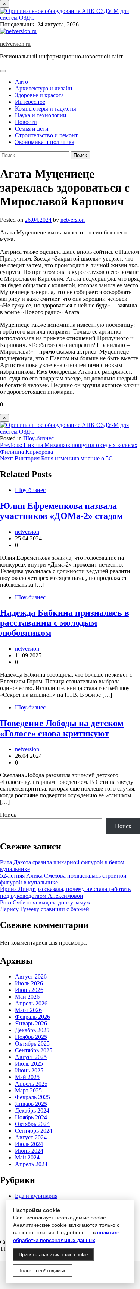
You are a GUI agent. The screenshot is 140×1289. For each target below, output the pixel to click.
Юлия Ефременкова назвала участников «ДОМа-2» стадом (61, 511)
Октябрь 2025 (32, 1043)
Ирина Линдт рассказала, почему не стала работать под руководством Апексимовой (65, 892)
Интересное (30, 102)
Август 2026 (31, 976)
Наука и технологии (40, 115)
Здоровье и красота (39, 95)
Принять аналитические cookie (53, 1254)
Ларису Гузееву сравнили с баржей (44, 909)
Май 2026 (27, 996)
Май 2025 (27, 1077)
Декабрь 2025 (32, 1030)
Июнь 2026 (29, 990)
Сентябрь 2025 (33, 1050)
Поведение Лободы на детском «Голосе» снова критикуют (62, 728)
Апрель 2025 (31, 1084)
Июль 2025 (29, 1063)
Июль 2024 (29, 1144)
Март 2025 (28, 1090)
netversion (72, 220)
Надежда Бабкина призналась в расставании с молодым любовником (64, 623)
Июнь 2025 (29, 1070)
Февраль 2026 (32, 1017)
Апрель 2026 (31, 1003)
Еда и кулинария (36, 1196)
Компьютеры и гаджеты (45, 108)
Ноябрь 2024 (31, 1117)
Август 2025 (31, 1057)
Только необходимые (42, 1270)
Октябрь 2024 (32, 1124)
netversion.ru (15, 44)
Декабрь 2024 (32, 1110)
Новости (26, 122)
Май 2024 (27, 1157)
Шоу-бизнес (38, 438)
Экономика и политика (44, 142)
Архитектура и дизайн (43, 88)
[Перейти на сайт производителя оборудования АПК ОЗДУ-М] (70, 18)
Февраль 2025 (32, 1097)
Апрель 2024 (31, 1164)
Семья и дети (32, 128)
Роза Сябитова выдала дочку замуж (45, 902)
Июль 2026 (29, 983)
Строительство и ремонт (46, 135)
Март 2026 (28, 1010)
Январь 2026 (31, 1023)
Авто (21, 82)
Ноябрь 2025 (31, 1037)
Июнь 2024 (29, 1151)
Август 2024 (31, 1137)
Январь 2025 (31, 1104)
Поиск (8, 814)
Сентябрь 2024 (33, 1130)
